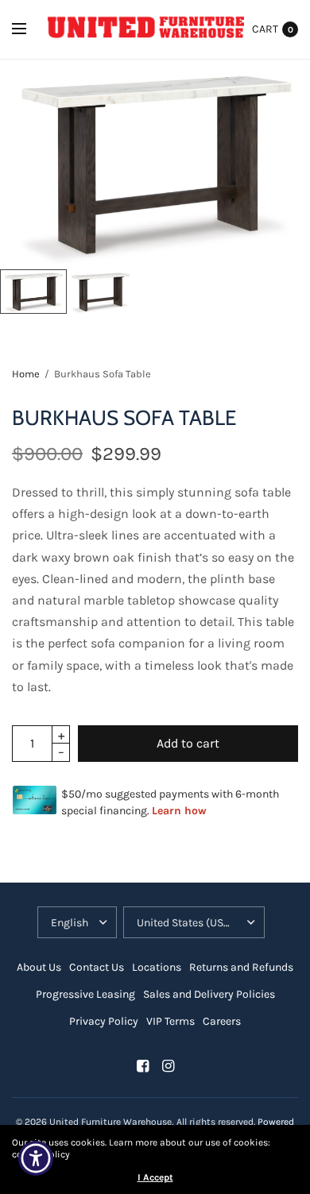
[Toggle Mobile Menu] (29, 29)
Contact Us (96, 967)
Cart (265, 29)
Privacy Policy (103, 1021)
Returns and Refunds (241, 967)
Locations (156, 967)
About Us (39, 967)
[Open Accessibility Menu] (36, 1159)
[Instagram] (168, 1066)
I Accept (155, 1177)
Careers (222, 1021)
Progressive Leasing (85, 994)
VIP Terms (170, 1021)
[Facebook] (142, 1066)
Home (26, 374)
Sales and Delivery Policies (209, 994)
